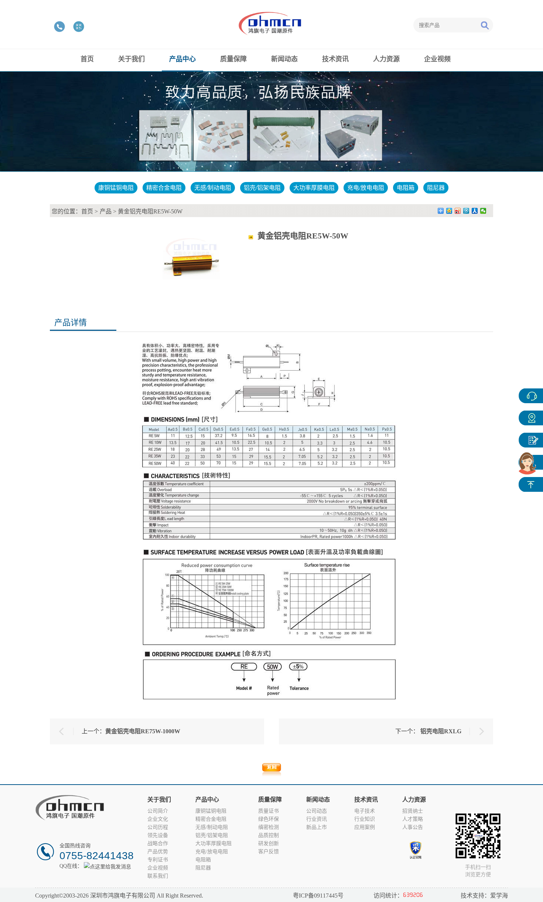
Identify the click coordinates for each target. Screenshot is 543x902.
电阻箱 (405, 188)
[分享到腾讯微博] (466, 211)
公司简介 (157, 811)
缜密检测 (268, 827)
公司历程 (157, 827)
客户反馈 (268, 851)
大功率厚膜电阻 (314, 188)
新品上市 (316, 827)
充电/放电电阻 (365, 188)
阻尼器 (436, 188)
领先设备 (157, 835)
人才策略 (412, 819)
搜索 (484, 25)
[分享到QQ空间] (449, 211)
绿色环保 (268, 819)
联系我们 (157, 876)
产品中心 (531, 418)
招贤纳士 (412, 811)
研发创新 (268, 843)
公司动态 (316, 811)
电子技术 (364, 811)
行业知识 (364, 819)
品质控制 (268, 835)
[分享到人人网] (475, 211)
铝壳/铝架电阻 (262, 188)
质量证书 (268, 811)
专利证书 (157, 859)
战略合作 (157, 843)
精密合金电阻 (164, 188)
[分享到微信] (483, 211)
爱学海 (499, 895)
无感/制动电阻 (212, 188)
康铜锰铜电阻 (116, 188)
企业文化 (157, 819)
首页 (87, 211)
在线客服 (531, 395)
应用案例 (364, 827)
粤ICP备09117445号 (318, 895)
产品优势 (157, 851)
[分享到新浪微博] (458, 211)
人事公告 (412, 827)
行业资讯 (316, 819)
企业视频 (157, 868)
